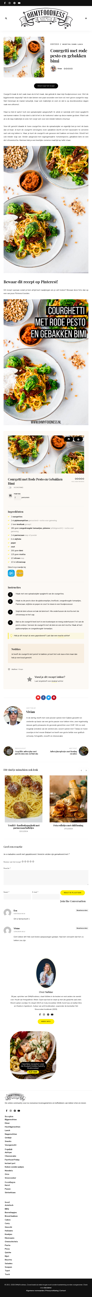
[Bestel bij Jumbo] (19, 573)
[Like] (38, 697)
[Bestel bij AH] (11, 573)
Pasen (8, 1189)
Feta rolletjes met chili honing (68, 825)
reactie (61, 635)
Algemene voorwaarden (35, 1291)
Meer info (46, 1021)
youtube (19, 3)
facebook (4, 3)
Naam (6, 892)
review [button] (54, 681)
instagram (9, 3)
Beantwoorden (82, 910)
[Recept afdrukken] (68, 439)
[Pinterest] (54, 697)
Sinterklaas (10, 1192)
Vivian (60, 69)
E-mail (35, 892)
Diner (74, 44)
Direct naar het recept (46, 86)
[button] (78, 439)
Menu (86, 18)
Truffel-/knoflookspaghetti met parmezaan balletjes (24, 826)
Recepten (66, 44)
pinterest (14, 3)
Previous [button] (81, 770)
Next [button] (86, 770)
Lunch (80, 44)
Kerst (7, 1185)
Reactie (7, 868)
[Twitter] (48, 697)
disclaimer (48, 1288)
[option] (24, 804)
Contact (63, 1291)
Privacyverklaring (51, 1291)
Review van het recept (12, 862)
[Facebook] (43, 697)
